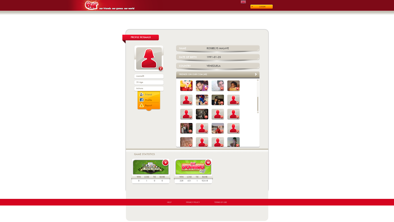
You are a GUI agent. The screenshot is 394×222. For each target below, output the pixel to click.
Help (169, 202)
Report (148, 105)
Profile (148, 100)
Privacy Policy (193, 202)
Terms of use (220, 202)
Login (262, 7)
